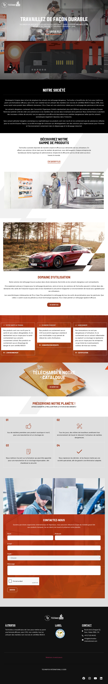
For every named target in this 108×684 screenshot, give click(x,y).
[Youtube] (95, 678)
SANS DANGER (82, 325)
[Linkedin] (101, 678)
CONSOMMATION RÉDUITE (50, 345)
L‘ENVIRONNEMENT (12, 353)
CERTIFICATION (83, 353)
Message (11, 564)
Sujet (9, 554)
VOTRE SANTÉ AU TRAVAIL (14, 325)
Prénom (58, 534)
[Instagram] (89, 678)
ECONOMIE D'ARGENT (49, 325)
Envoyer (12, 590)
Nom (9, 534)
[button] (65, 4)
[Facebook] (83, 678)
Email (9, 544)
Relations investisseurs (54, 657)
